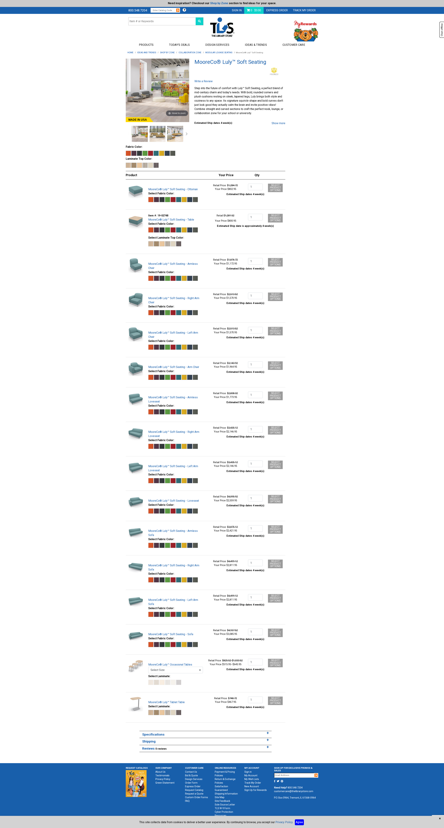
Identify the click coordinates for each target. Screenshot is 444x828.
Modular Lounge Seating (218, 52)
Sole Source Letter (225, 804)
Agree (299, 822)
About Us (160, 771)
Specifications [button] (153, 734)
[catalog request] (136, 783)
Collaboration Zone (190, 52)
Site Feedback (222, 801)
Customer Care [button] (294, 44)
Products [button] (146, 44)
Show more (278, 123)
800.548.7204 (137, 10)
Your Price (221, 189)
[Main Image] (140, 133)
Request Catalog (194, 790)
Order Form (191, 782)
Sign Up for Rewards (255, 790)
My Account (250, 775)
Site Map (219, 797)
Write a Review (203, 81)
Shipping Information (226, 793)
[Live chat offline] (441, 30)
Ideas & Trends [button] (256, 44)
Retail (220, 215)
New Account (251, 786)
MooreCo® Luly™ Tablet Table (166, 702)
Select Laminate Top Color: (166, 237)
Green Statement (164, 782)
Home (130, 52)
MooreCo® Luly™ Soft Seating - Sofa (170, 634)
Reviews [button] (154, 748)
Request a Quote (194, 793)
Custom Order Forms (196, 797)
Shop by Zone (219, 3)
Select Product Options (275, 188)
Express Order (277, 10)
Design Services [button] (217, 44)
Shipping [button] (149, 741)
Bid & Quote (191, 775)
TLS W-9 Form (222, 808)
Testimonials (162, 775)
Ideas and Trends (146, 52)
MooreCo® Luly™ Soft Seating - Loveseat (173, 500)
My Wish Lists (251, 779)
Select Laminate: (159, 676)
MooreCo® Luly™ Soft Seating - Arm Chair (173, 367)
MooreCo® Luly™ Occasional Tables (170, 664)
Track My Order (252, 782)
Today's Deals (179, 44)
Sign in (248, 771)
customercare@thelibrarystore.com (293, 791)
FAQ (187, 801)
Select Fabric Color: (161, 193)
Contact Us (191, 771)
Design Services (193, 779)
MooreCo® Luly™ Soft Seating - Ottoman (173, 189)
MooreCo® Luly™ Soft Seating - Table (171, 219)
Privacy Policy (162, 779)
